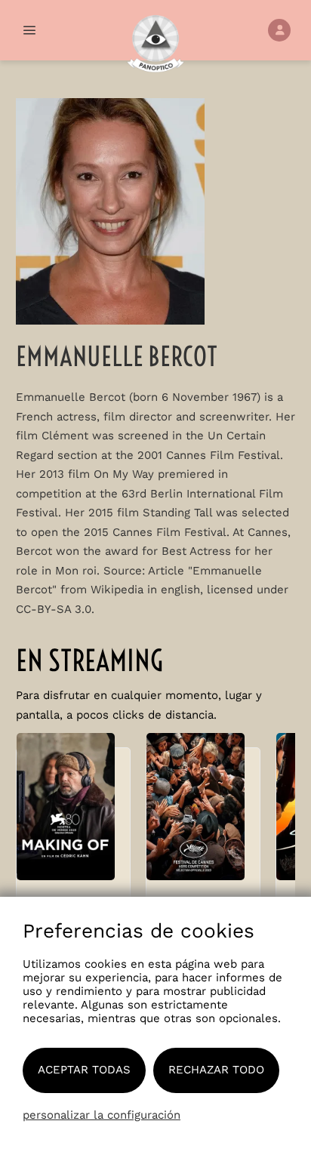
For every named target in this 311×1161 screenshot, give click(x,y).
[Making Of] (73, 814)
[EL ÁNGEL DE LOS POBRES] (203, 814)
